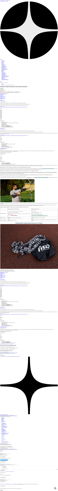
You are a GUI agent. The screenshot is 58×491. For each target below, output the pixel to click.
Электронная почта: (2, 453)
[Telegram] (1, 88)
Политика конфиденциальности (4, 414)
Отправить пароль (2, 480)
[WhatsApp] (0, 88)
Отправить (2, 490)
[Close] (0, 463)
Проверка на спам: (2, 465)
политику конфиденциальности (11, 471)
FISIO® (2, 100)
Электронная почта (2, 479)
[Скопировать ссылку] (3, 88)
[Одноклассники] (2, 88)
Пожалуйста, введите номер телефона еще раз (5, 464)
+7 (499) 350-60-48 (2, 0)
